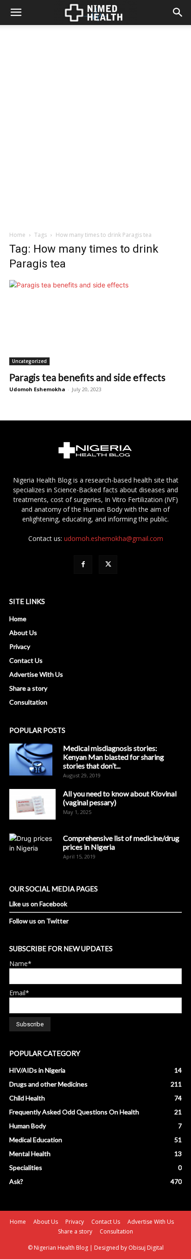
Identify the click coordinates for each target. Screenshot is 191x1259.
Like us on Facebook (38, 904)
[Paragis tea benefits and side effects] (95, 322)
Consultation (28, 702)
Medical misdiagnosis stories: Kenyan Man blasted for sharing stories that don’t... (113, 757)
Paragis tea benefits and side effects (87, 377)
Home (17, 235)
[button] (16, 12)
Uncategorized (29, 361)
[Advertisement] (95, 125)
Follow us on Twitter (39, 921)
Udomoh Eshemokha (37, 389)
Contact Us (26, 660)
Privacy (19, 646)
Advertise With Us (36, 674)
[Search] (178, 12)
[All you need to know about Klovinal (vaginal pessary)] (32, 804)
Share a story (28, 688)
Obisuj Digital (146, 1248)
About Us (23, 632)
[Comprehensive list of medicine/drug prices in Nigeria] (32, 849)
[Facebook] (83, 564)
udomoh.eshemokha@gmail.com (113, 538)
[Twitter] (108, 564)
